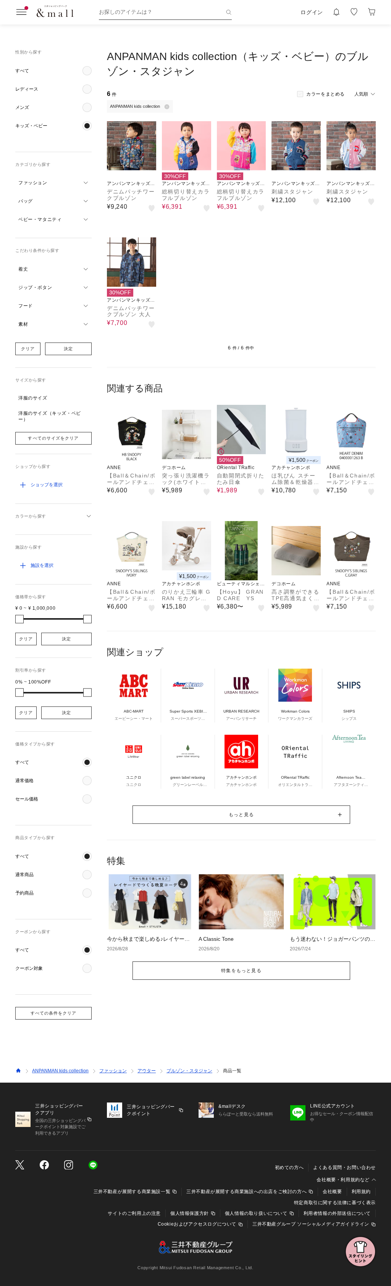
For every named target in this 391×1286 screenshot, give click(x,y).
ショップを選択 (47, 484)
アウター (146, 1070)
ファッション (113, 1070)
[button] (53, 71)
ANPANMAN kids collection (60, 1070)
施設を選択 (42, 565)
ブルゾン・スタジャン (189, 1070)
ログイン (312, 12)
